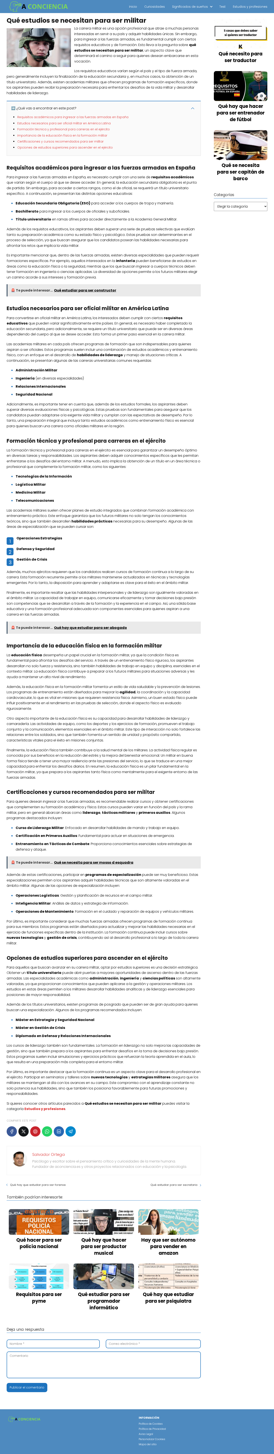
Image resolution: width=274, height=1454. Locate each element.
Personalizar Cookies (152, 1439)
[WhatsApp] (47, 1131)
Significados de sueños (190, 6)
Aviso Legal (146, 1434)
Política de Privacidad (152, 1429)
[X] (23, 1131)
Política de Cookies (151, 1424)
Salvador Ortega (48, 1154)
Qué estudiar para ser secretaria (173, 1185)
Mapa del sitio (148, 1444)
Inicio (133, 6)
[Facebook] (12, 1131)
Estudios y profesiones (250, 6)
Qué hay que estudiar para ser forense (38, 1185)
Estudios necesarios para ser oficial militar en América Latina (64, 123)
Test (222, 6)
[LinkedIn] (59, 1131)
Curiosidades (154, 6)
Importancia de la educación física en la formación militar (62, 135)
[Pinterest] (35, 1131)
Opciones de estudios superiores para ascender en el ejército (65, 147)
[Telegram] (71, 1131)
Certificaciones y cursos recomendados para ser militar (60, 141)
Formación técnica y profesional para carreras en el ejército (63, 129)
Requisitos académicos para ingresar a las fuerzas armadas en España (72, 117)
